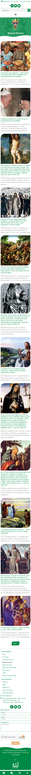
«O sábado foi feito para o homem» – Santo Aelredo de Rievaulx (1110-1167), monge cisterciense (15, 531)
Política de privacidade (9, 676)
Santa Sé (5, 682)
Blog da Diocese (7, 662)
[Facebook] (15, 5)
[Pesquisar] (29, 10)
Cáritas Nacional (7, 690)
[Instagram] (12, 5)
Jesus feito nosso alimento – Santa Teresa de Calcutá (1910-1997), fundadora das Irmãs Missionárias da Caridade (15, 74)
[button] (15, 14)
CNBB (4, 685)
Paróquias (5, 657)
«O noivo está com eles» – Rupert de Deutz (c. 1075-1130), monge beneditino (15, 628)
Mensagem (4, 722)
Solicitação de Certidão (9, 668)
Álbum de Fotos (7, 665)
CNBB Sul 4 (5, 687)
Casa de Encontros (8, 660)
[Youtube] (19, 5)
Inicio (4, 654)
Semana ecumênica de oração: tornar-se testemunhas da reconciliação (14, 120)
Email (2, 717)
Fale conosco (6, 670)
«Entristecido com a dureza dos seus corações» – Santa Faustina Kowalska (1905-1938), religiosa (13, 370)
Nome (3, 712)
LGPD (4, 673)
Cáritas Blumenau (7, 693)
